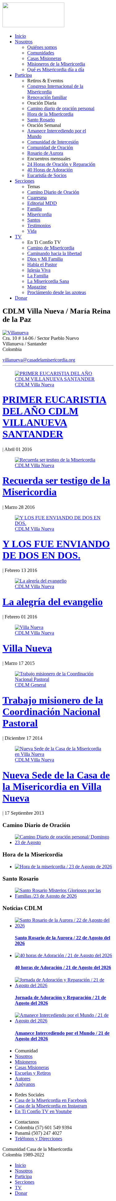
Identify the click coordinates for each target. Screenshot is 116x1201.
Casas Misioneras (44, 58)
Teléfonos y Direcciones (38, 1138)
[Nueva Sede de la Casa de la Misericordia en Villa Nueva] (58, 754)
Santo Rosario (41, 119)
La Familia (37, 275)
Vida (32, 231)
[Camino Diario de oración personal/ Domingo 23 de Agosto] (64, 842)
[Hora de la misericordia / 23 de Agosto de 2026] (63, 866)
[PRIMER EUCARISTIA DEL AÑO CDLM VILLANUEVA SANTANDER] (58, 379)
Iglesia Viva (38, 270)
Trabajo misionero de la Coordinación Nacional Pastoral (52, 712)
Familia (34, 208)
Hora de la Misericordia (50, 114)
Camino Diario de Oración (53, 192)
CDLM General (30, 684)
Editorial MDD (42, 203)
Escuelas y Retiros (33, 1073)
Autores (22, 1078)
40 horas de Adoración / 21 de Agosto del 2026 (63, 967)
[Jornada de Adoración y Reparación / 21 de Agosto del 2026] (64, 985)
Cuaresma (37, 197)
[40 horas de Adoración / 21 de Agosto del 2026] (63, 955)
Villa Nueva (27, 648)
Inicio (20, 36)
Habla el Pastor (42, 264)
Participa (23, 75)
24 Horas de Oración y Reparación (61, 164)
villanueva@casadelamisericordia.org (38, 359)
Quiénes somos (42, 47)
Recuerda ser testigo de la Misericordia (56, 486)
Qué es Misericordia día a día (55, 69)
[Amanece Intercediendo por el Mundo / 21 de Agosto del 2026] (64, 1020)
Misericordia (39, 214)
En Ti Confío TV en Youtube (43, 1111)
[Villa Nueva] (29, 627)
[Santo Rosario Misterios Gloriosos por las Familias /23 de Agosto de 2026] (64, 896)
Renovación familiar (47, 97)
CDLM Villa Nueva (34, 384)
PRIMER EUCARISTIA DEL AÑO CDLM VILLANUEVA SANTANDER (54, 417)
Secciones (24, 181)
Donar (21, 298)
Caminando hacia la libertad (54, 253)
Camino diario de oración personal (60, 108)
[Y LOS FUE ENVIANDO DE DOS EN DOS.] (58, 523)
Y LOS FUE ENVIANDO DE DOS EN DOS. (56, 549)
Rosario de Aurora (45, 153)
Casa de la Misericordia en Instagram (51, 1105)
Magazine (36, 286)
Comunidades (40, 52)
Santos (33, 220)
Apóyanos (25, 1084)
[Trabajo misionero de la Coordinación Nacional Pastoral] (58, 679)
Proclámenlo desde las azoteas (56, 292)
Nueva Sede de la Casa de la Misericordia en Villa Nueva (56, 787)
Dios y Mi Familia (45, 259)
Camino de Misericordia (50, 247)
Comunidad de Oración (50, 147)
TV (18, 236)
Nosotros (23, 41)
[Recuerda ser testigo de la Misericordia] (55, 459)
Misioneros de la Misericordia (56, 64)
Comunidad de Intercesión (53, 142)
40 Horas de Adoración (50, 169)
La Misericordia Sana (48, 281)
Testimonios (39, 225)
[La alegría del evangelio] (41, 580)
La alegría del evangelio (52, 601)
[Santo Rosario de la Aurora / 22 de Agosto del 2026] (64, 925)
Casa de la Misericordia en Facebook (51, 1100)
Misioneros (26, 1061)
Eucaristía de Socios (47, 175)
